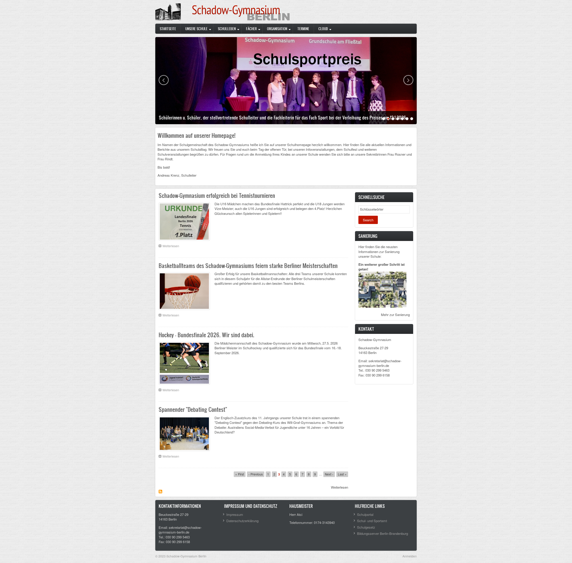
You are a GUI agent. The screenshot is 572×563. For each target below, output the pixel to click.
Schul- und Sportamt (372, 520)
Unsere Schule (196, 28)
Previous (164, 80)
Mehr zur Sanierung (395, 314)
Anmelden (409, 556)
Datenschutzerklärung (242, 520)
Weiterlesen (171, 246)
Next (408, 80)
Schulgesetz (366, 527)
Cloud (323, 28)
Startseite (168, 28)
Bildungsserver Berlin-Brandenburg (382, 533)
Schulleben (227, 28)
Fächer (251, 28)
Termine (303, 28)
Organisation (277, 28)
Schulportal (365, 514)
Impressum (234, 514)
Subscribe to (160, 491)
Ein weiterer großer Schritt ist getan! (381, 267)
